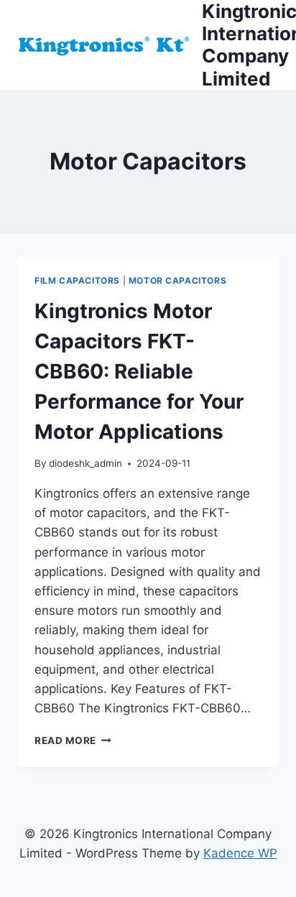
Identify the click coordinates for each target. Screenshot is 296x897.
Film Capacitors (77, 280)
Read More (72, 740)
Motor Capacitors (178, 280)
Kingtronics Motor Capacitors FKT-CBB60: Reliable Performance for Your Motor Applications (139, 371)
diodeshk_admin (85, 463)
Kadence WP (240, 853)
